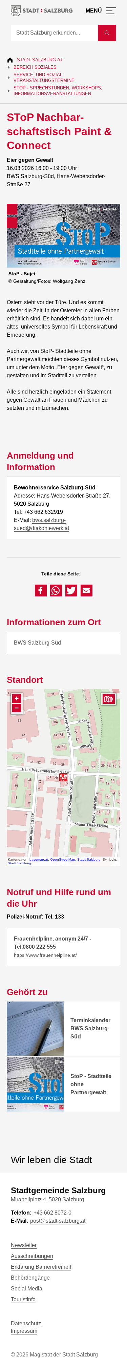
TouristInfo (23, 1299)
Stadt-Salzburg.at (40, 59)
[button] (41, 590)
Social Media (26, 1288)
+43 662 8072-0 (52, 1213)
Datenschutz (26, 1323)
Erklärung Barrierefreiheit (41, 1267)
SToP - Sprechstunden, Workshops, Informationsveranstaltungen (58, 90)
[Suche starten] (107, 33)
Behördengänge (30, 1278)
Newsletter (24, 1245)
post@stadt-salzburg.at (57, 1221)
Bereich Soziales (35, 67)
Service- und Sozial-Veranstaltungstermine (44, 77)
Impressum (24, 1331)
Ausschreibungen (32, 1256)
